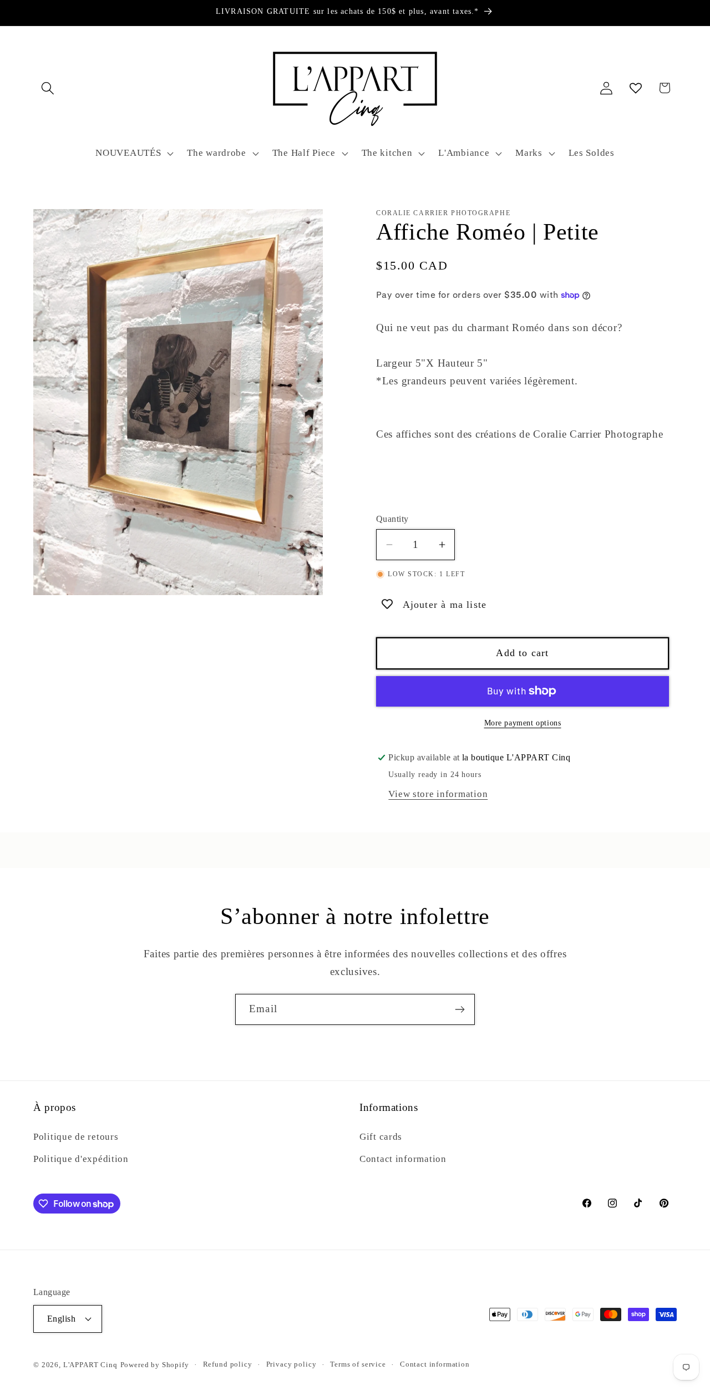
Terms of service (358, 1364)
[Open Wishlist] (635, 88)
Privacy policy (291, 1364)
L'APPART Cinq (90, 1364)
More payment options (522, 722)
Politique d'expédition (81, 1159)
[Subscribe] (459, 1009)
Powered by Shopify (154, 1364)
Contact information (403, 1159)
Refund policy (227, 1364)
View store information (438, 794)
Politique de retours (75, 1136)
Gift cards (380, 1136)
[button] (48, 88)
